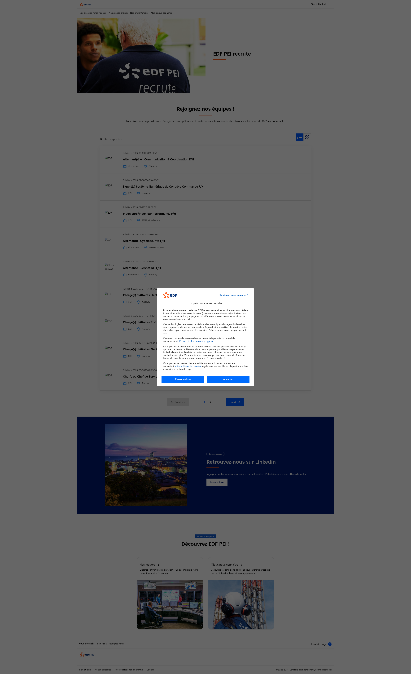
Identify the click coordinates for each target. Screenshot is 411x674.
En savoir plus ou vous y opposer (196, 341)
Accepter (228, 379)
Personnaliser (183, 379)
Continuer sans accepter (232, 295)
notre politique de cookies (188, 366)
